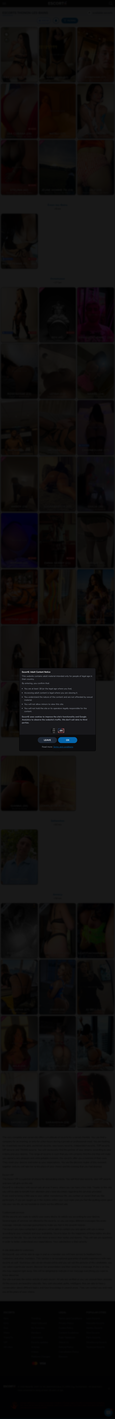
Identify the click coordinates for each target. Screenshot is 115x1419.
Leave (47, 740)
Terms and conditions (63, 746)
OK (67, 740)
